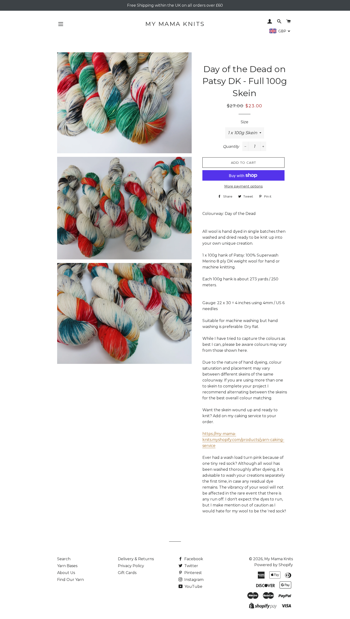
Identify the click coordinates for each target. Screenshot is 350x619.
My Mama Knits (175, 23)
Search (63, 559)
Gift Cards (127, 572)
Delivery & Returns (136, 559)
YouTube (193, 586)
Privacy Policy (131, 566)
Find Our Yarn (70, 579)
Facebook (193, 559)
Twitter (190, 566)
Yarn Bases (67, 566)
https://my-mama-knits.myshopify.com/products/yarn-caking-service (243, 439)
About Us (66, 572)
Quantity (231, 146)
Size (244, 122)
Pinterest (192, 572)
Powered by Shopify (273, 565)
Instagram (193, 579)
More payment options (243, 186)
